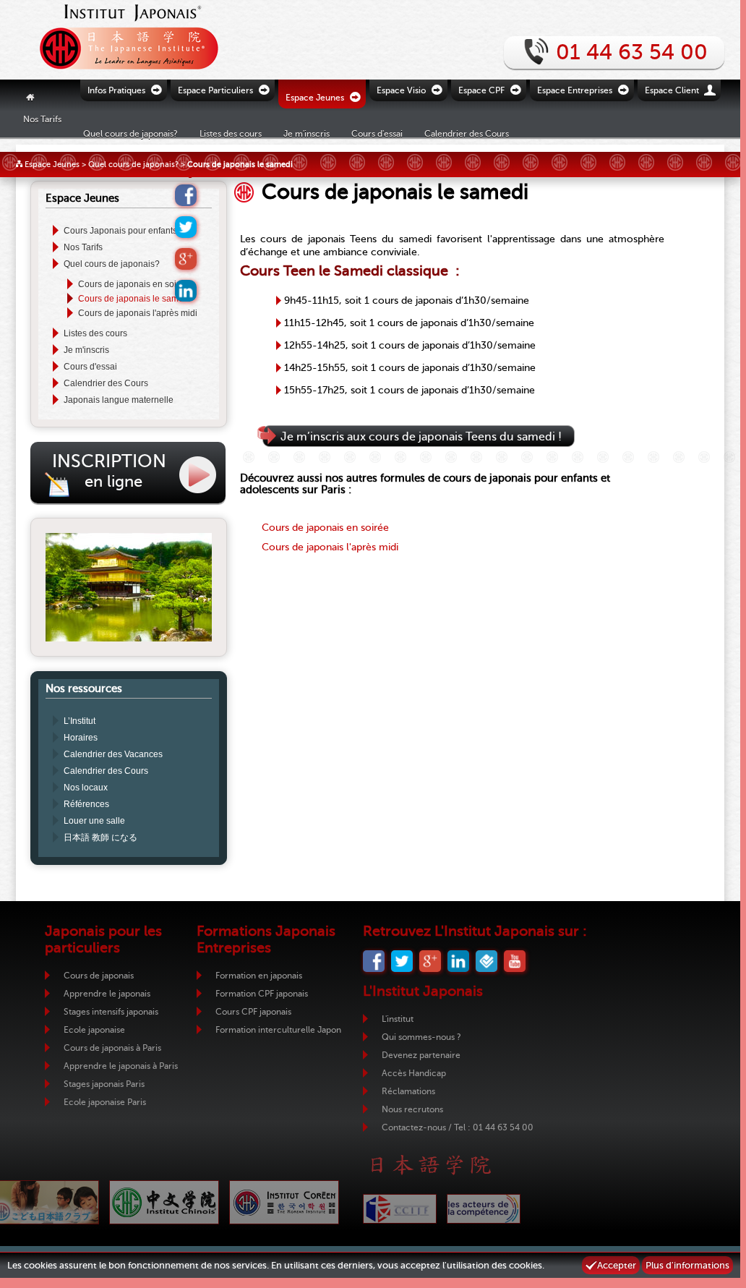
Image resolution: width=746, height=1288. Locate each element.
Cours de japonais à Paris (112, 1048)
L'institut (397, 1019)
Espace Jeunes (52, 164)
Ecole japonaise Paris (105, 1102)
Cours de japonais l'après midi (137, 313)
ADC (483, 1209)
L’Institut (79, 721)
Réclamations (408, 1091)
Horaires (81, 738)
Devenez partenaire (421, 1055)
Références (86, 804)
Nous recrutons (412, 1109)
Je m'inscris (86, 350)
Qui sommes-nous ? (421, 1037)
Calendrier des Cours (466, 133)
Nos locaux (86, 787)
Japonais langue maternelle (118, 400)
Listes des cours (95, 333)
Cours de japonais (99, 976)
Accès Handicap (414, 1073)
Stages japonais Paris (104, 1084)
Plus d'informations (687, 1265)
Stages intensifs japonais (111, 1012)
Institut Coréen (284, 1202)
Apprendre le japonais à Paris (121, 1066)
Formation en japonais (258, 976)
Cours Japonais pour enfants (120, 231)
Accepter (616, 1265)
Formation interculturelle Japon (278, 1030)
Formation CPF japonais (261, 994)
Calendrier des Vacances (113, 754)
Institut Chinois (164, 1202)
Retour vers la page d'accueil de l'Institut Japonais (124, 40)
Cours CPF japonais (253, 1012)
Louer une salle (94, 821)
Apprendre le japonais (107, 994)
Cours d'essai (377, 133)
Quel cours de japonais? (133, 164)
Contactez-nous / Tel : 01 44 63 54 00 (457, 1127)
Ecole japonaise (94, 1030)
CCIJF (400, 1209)
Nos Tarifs (42, 118)
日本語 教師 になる (100, 837)
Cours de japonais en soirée (133, 284)
